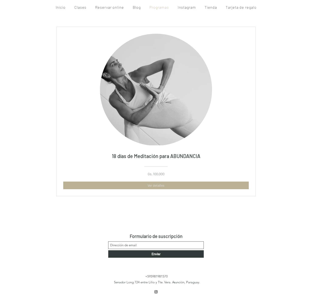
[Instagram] (156, 292)
